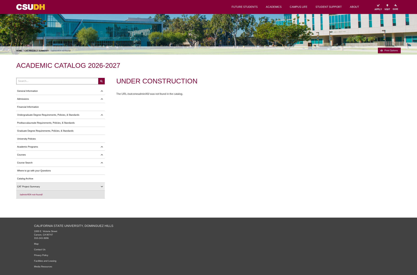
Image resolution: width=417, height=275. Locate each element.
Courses (21, 154)
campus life (298, 7)
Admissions (23, 99)
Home (19, 51)
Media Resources (43, 266)
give (395, 9)
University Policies (26, 138)
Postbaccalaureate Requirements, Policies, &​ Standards (46, 122)
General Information (27, 91)
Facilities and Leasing (45, 261)
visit (387, 9)
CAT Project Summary (36, 51)
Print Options (391, 50)
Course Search (25, 162)
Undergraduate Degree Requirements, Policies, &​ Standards (48, 115)
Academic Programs (27, 146)
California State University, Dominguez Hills (73, 226)
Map (36, 243)
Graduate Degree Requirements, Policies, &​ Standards (45, 130)
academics (274, 7)
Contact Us (39, 249)
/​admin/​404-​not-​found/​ (31, 194)
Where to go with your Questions (34, 170)
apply (378, 9)
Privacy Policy (41, 255)
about (354, 7)
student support (329, 7)
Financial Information (28, 107)
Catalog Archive (25, 178)
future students (245, 7)
